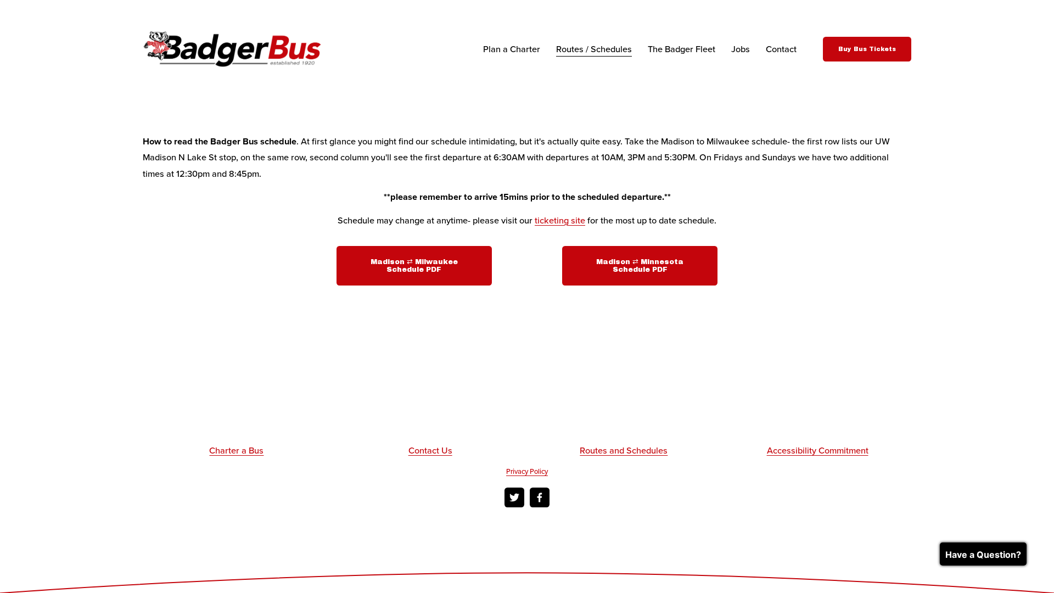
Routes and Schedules (624, 450)
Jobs (740, 48)
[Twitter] (514, 497)
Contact (781, 48)
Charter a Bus (236, 450)
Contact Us (430, 450)
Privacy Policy (527, 471)
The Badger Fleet (681, 48)
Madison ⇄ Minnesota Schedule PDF (639, 265)
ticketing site (560, 220)
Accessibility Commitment (817, 450)
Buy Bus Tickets (867, 49)
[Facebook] (540, 497)
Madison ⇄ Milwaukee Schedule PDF (414, 265)
